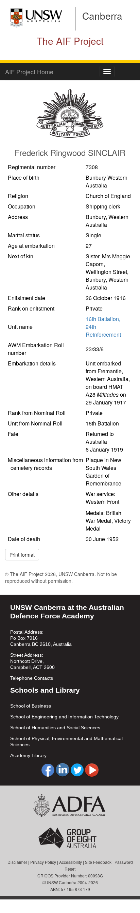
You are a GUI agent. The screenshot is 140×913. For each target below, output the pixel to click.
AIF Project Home (29, 71)
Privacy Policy (43, 862)
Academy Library (28, 755)
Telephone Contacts (31, 678)
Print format (22, 554)
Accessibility (70, 862)
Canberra (102, 15)
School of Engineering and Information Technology (64, 716)
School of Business (30, 706)
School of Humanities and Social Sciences (55, 727)
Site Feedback (98, 862)
